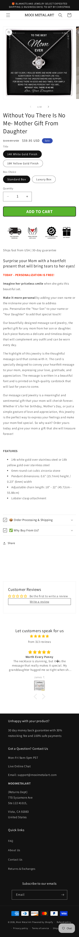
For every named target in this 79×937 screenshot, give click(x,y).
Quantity (8, 188)
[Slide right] (48, 106)
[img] (39, 636)
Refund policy (64, 922)
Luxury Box (43, 179)
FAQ (10, 841)
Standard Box (16, 179)
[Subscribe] (62, 895)
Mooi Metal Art (24, 922)
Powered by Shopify (42, 922)
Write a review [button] (39, 602)
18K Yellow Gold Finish (23, 163)
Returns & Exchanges (21, 869)
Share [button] (11, 543)
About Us (14, 850)
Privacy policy (20, 928)
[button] (8, 15)
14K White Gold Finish (22, 154)
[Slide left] (30, 106)
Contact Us (15, 859)
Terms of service (40, 928)
